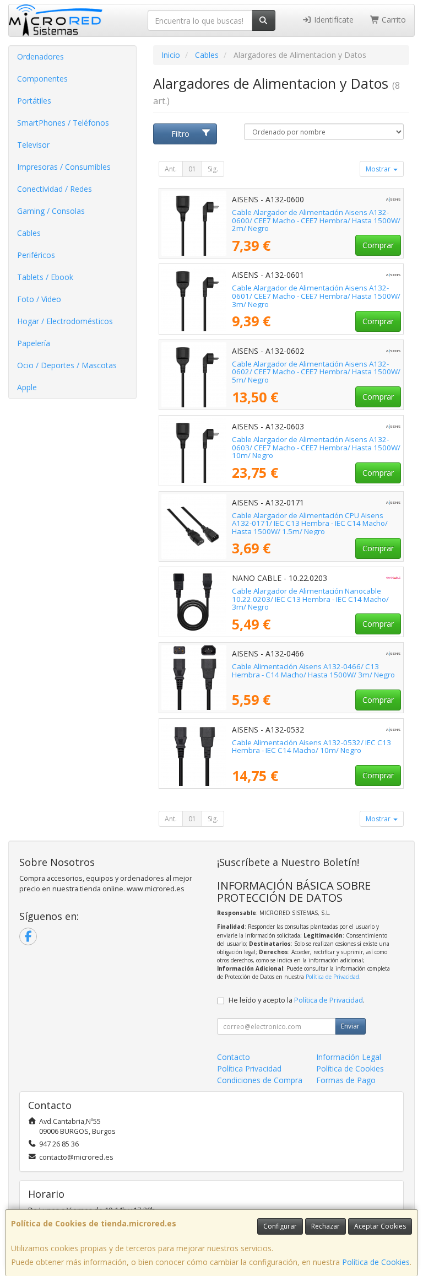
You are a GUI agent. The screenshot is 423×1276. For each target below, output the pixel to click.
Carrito (392, 19)
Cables (29, 233)
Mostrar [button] (379, 169)
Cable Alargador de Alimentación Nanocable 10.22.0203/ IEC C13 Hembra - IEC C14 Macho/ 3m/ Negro (310, 599)
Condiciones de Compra (259, 1080)
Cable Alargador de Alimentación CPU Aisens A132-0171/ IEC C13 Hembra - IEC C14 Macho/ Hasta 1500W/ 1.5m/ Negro (310, 523)
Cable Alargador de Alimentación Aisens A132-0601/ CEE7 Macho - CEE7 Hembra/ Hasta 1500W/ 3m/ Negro (316, 296)
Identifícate (333, 19)
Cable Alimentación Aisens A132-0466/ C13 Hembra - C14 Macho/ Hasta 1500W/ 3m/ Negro (313, 670)
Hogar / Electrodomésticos (65, 321)
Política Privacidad (249, 1068)
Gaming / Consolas (51, 211)
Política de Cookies (376, 1262)
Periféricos (36, 255)
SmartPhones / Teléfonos (63, 122)
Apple (27, 387)
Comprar (378, 245)
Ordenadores (40, 56)
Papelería (33, 343)
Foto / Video (39, 299)
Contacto (233, 1057)
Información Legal (348, 1057)
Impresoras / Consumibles (64, 166)
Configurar (280, 1226)
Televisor (33, 144)
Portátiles (34, 100)
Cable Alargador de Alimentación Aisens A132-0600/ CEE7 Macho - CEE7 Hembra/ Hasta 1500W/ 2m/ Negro (316, 220)
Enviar (350, 1026)
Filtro (180, 133)
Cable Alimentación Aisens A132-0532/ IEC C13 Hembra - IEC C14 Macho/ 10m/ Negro (311, 746)
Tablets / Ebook (45, 277)
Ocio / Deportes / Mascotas (67, 365)
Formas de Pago (346, 1080)
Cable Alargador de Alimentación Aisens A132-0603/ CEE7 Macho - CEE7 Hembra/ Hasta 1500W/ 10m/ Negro (316, 447)
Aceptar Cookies (380, 1226)
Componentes (42, 78)
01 (192, 169)
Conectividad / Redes (54, 189)
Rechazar (325, 1226)
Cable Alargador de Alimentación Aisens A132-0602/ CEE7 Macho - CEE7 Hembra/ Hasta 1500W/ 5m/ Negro (316, 372)
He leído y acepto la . (297, 1000)
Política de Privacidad (332, 977)
